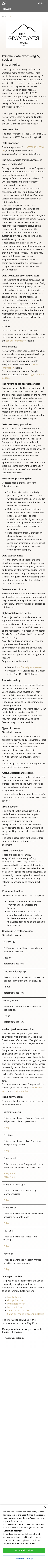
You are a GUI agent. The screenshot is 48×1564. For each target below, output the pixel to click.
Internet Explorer (16, 1303)
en (10, 16)
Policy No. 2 (9, 1176)
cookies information (16, 340)
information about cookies (24, 1543)
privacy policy (21, 1091)
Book (7, 9)
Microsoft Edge (15, 1307)
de (6, 16)
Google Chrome (15, 1300)
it (3, 16)
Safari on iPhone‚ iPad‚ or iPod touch (25, 1313)
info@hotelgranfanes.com (30, 667)
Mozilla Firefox (14, 1297)
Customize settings (24, 1558)
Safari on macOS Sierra (18, 1310)
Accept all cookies (24, 1550)
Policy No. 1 (9, 1173)
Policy (6, 1127)
